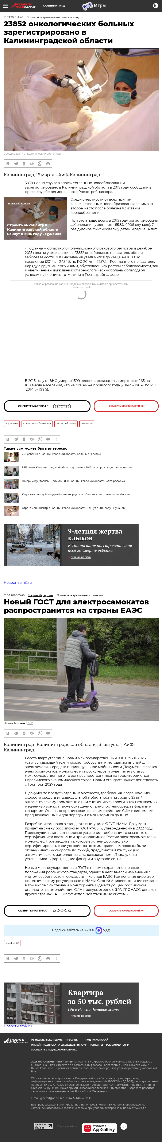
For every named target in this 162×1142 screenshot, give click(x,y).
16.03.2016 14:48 (13, 17)
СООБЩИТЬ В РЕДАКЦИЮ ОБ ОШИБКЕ (54, 1049)
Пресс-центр (74, 1039)
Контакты (96, 1045)
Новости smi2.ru (18, 583)
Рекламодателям (117, 1045)
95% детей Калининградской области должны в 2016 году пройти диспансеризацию (77, 467)
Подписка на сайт (97, 1039)
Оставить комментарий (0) (126, 406)
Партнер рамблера (67, 1126)
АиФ (30, 723)
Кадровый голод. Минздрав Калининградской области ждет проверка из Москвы (76, 494)
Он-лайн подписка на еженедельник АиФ (58, 1045)
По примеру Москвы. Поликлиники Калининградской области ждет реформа (73, 481)
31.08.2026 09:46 (14, 595)
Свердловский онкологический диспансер (32, 153)
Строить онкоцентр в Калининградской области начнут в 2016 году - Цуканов (73, 508)
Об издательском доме (46, 1039)
